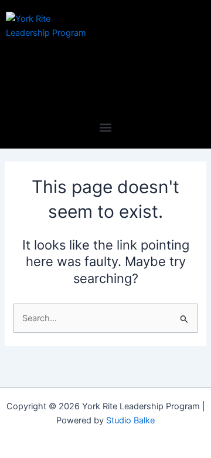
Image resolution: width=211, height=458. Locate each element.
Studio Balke (130, 420)
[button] (105, 127)
